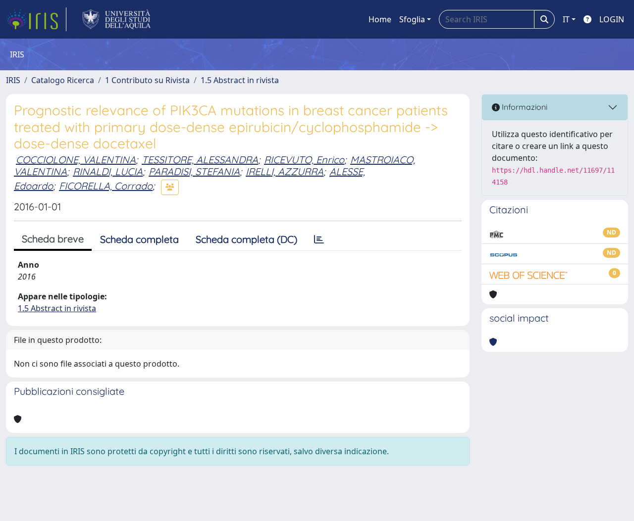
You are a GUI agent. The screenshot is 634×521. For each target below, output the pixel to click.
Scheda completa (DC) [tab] (246, 239)
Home (380, 19)
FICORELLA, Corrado (106, 186)
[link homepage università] (116, 19)
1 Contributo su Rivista (147, 80)
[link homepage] (36, 19)
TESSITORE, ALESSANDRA (200, 159)
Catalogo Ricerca (62, 80)
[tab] (319, 239)
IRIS (13, 80)
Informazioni (523, 107)
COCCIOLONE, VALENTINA (76, 159)
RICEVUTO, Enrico (304, 159)
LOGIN (611, 19)
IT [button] (566, 19)
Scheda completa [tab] (139, 239)
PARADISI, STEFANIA (194, 171)
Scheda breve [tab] (53, 239)
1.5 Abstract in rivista (240, 80)
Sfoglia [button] (412, 19)
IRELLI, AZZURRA (284, 171)
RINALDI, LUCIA (108, 171)
